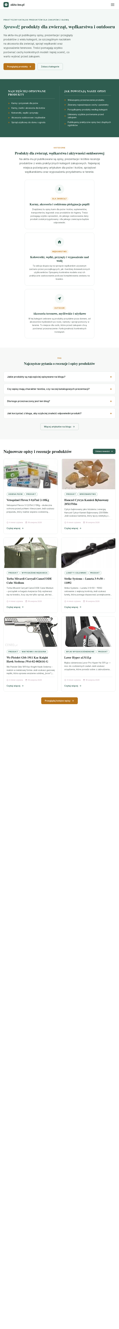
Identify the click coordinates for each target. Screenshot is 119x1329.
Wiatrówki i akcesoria (34, 652)
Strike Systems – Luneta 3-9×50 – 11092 (84, 581)
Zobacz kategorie (50, 66)
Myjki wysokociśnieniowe (80, 652)
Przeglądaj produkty (17, 66)
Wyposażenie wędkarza (34, 573)
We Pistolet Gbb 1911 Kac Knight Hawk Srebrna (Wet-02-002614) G (27, 659)
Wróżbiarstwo (88, 494)
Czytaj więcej (13, 528)
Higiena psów (15, 494)
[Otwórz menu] (113, 5)
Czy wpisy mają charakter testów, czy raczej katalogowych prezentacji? (48, 388)
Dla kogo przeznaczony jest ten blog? (28, 401)
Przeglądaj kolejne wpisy (57, 700)
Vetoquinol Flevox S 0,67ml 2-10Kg (28, 500)
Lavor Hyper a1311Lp (77, 657)
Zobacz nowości (102, 451)
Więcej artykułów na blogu (57, 426)
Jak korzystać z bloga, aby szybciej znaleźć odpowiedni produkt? (44, 413)
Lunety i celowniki (76, 573)
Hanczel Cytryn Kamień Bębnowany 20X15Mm (86, 502)
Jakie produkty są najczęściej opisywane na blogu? (36, 376)
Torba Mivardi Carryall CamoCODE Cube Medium (29, 581)
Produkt (31, 494)
